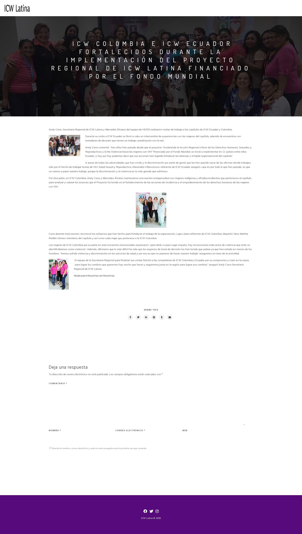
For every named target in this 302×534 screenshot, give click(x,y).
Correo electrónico (130, 430)
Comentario (58, 383)
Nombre (55, 430)
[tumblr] (161, 317)
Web (184, 430)
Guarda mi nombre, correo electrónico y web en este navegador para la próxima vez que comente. (99, 448)
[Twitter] (151, 512)
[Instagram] (157, 512)
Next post (240, 338)
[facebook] (130, 317)
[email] (169, 317)
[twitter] (138, 317)
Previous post (63, 338)
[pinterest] (154, 317)
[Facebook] (145, 512)
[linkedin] (146, 317)
